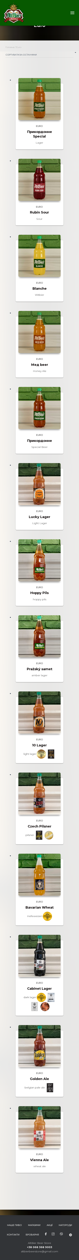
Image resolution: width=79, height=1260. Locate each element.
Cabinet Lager (39, 989)
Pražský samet (39, 669)
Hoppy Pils (39, 593)
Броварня (32, 1234)
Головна (10, 47)
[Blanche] (39, 256)
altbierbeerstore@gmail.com (39, 1251)
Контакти (13, 1234)
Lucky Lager (39, 517)
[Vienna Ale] (39, 1127)
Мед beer (39, 365)
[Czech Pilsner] (39, 794)
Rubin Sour (39, 212)
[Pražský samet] (39, 636)
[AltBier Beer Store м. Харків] (15, 13)
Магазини (34, 1225)
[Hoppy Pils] (39, 560)
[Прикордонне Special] (39, 99)
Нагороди (65, 1225)
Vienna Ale (39, 1160)
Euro (39, 126)
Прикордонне (39, 441)
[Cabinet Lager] (39, 956)
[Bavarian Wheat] (39, 875)
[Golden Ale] (39, 1046)
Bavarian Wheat (40, 907)
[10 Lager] (39, 712)
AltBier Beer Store (39, 1243)
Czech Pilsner (39, 826)
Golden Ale (39, 1079)
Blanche (40, 289)
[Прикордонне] (39, 408)
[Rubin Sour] (39, 180)
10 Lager (39, 745)
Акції (50, 1225)
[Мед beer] (39, 332)
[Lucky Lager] (39, 484)
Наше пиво (14, 1225)
